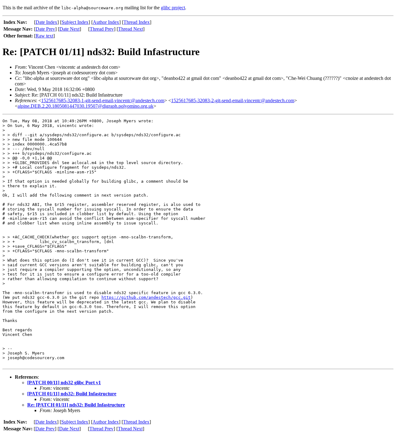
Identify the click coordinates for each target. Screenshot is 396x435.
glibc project (173, 7)
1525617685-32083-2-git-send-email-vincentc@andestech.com (232, 100)
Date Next (69, 29)
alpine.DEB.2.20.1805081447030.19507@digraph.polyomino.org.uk (85, 106)
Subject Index (75, 22)
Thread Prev (102, 29)
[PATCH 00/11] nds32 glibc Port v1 (64, 382)
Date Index (46, 22)
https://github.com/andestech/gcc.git (146, 297)
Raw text (44, 35)
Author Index (106, 22)
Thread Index (136, 22)
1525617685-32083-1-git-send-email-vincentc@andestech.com (102, 100)
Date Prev (45, 29)
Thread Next (130, 29)
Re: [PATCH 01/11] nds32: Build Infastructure (76, 404)
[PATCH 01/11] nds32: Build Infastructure (71, 393)
